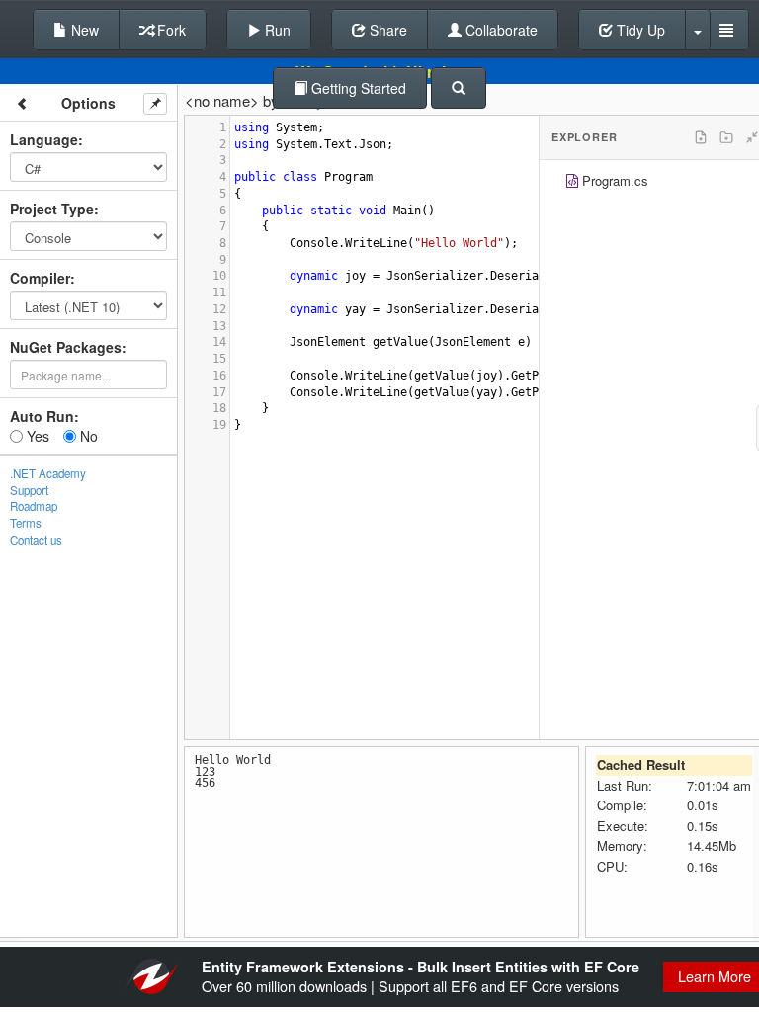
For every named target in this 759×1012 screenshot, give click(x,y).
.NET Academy (48, 473)
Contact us (36, 540)
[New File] (701, 137)
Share (386, 30)
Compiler (40, 278)
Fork (169, 30)
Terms (26, 523)
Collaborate (500, 30)
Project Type (52, 208)
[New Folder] (726, 137)
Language (44, 139)
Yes (36, 436)
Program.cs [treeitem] (615, 180)
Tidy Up (639, 30)
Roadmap (33, 506)
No (87, 436)
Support (29, 490)
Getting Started (356, 88)
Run (276, 30)
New (83, 30)
